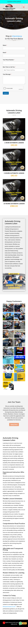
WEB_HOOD (14, 624)
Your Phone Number (9, 59)
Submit (6, 93)
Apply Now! (14, 424)
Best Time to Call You (9, 67)
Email (5, 52)
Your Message (7, 74)
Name (5, 45)
